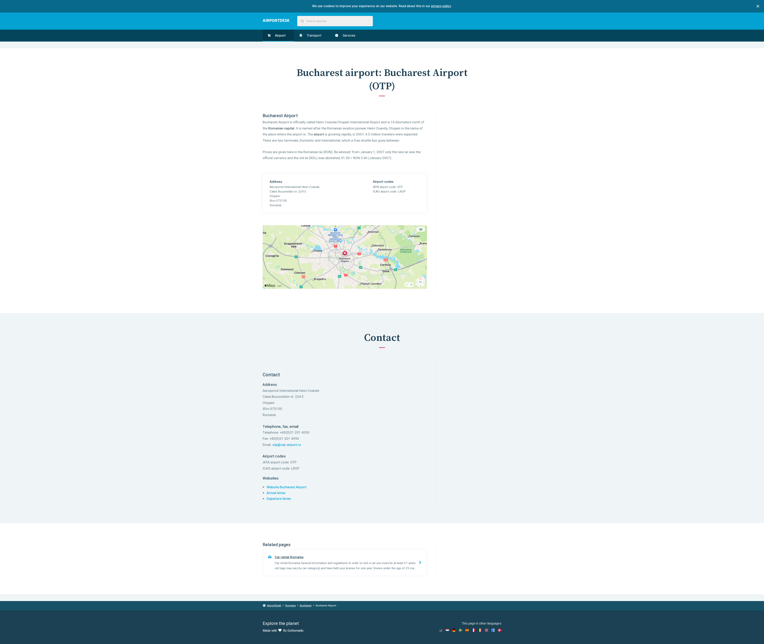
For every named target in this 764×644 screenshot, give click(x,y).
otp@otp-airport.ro (286, 444)
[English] (440, 630)
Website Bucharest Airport (286, 487)
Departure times (279, 498)
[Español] (467, 630)
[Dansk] (499, 630)
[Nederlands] (447, 630)
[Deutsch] (454, 630)
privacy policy (441, 6)
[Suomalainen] (493, 630)
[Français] (473, 630)
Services (348, 35)
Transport (313, 35)
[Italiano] (480, 630)
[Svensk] (460, 630)
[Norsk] (486, 630)
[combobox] (335, 21)
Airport (280, 35)
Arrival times (276, 492)
